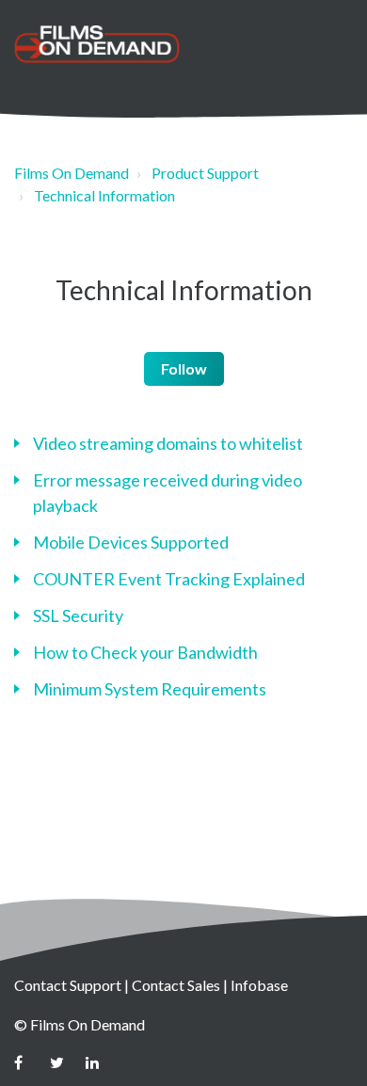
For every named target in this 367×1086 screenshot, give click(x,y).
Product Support (205, 173)
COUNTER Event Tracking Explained (169, 578)
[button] (332, 42)
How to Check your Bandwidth (145, 652)
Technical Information (104, 195)
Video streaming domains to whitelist (168, 443)
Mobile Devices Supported (131, 542)
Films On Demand (71, 173)
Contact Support (67, 985)
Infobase (259, 985)
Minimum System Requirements (149, 689)
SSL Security (78, 615)
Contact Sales (176, 985)
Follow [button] (184, 368)
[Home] (97, 44)
